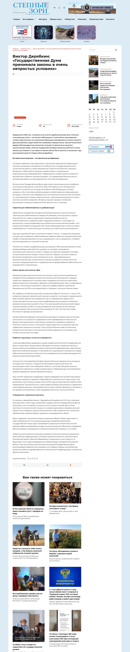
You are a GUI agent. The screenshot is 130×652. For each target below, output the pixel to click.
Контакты (110, 19)
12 (98, 117)
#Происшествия (96, 19)
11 (93, 117)
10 (90, 117)
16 (114, 117)
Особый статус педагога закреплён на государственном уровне (27, 647)
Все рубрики (28, 19)
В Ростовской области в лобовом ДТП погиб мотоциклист (107, 86)
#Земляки (82, 19)
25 (94, 122)
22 (110, 119)
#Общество (70, 19)
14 (106, 117)
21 (106, 119)
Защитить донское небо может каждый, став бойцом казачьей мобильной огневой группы (27, 550)
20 (102, 119)
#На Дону (43, 19)
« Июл (91, 131)
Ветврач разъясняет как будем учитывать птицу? (63, 507)
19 (98, 119)
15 (110, 117)
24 (90, 122)
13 (102, 117)
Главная (16, 19)
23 (114, 119)
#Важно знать (56, 19)
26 (98, 122)
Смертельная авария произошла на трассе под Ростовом (108, 73)
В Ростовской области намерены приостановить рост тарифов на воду (28, 511)
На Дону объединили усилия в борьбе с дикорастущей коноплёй (63, 553)
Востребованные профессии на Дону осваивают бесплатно (27, 594)
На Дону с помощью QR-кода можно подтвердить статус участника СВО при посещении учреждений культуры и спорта (64, 637)
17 (89, 119)
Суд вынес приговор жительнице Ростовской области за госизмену (108, 100)
